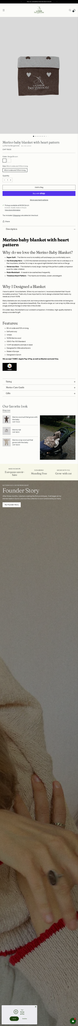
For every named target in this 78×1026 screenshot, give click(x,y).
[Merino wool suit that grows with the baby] (7, 419)
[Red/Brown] (9, 160)
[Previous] (21, 1)
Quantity (6, 176)
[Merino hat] (7, 431)
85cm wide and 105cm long (15, 170)
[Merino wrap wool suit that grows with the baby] (7, 442)
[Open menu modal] (4, 10)
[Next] (57, 1)
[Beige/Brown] (4, 160)
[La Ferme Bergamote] (39, 10)
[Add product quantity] (10, 180)
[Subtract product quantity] (4, 180)
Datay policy (22, 1013)
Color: (10, 157)
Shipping (16, 215)
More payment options (39, 200)
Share (7, 221)
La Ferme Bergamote (11, 146)
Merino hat (16, 430)
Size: (15, 166)
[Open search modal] (70, 10)
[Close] (36, 1007)
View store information (12, 210)
